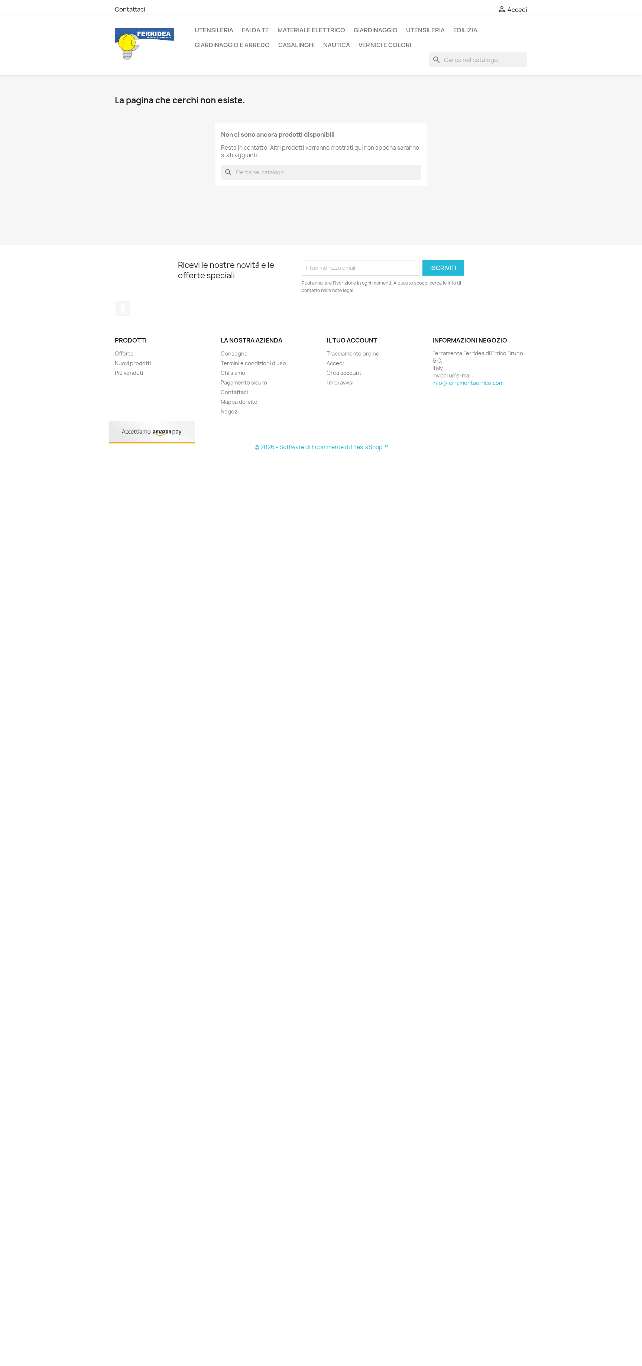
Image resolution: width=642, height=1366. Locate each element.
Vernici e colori (385, 45)
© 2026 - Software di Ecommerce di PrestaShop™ (321, 447)
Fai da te (255, 30)
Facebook (123, 308)
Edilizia (465, 30)
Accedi (335, 363)
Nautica (336, 45)
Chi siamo (233, 372)
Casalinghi (296, 45)
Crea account (344, 372)
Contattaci (130, 9)
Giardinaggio (376, 30)
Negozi (230, 411)
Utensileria (214, 30)
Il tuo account (352, 340)
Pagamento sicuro (244, 382)
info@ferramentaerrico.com (467, 382)
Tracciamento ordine (353, 353)
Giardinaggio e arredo (232, 45)
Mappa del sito (239, 401)
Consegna (234, 353)
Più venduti (129, 372)
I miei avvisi (340, 382)
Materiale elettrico (311, 30)
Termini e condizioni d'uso (253, 363)
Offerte (124, 353)
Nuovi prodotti (133, 363)
